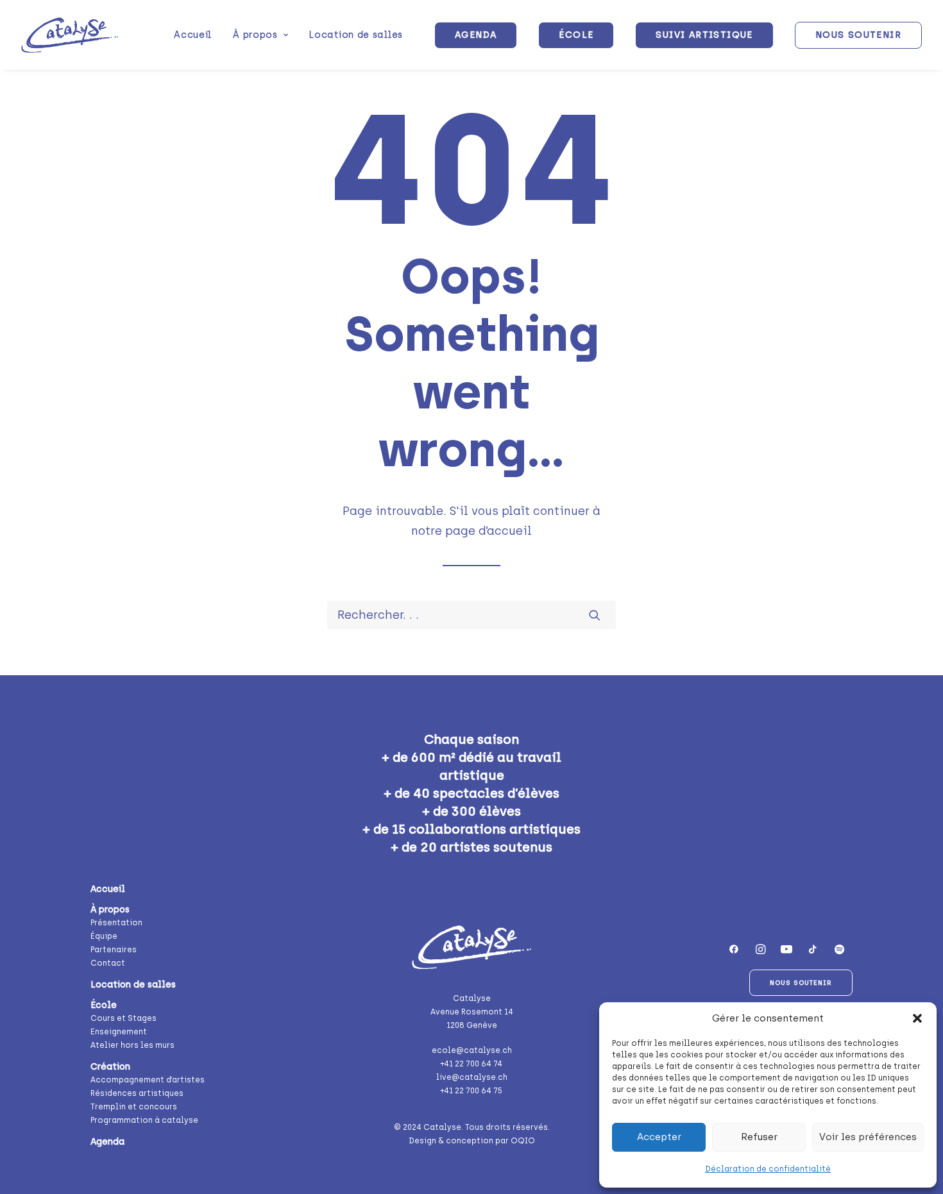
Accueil (193, 34)
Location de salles (356, 34)
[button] (917, 1018)
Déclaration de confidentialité (768, 1169)
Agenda (107, 1141)
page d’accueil (488, 531)
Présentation (116, 922)
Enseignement (118, 1031)
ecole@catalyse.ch (472, 1050)
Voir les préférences (868, 1137)
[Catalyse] (69, 35)
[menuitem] (193, 35)
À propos (255, 34)
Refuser (759, 1137)
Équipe (103, 936)
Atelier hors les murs (132, 1045)
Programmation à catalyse (144, 1120)
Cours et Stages (123, 1018)
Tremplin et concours (133, 1106)
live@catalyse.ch (471, 1077)
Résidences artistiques (136, 1093)
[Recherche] (471, 615)
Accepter (659, 1137)
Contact (107, 963)
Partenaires (113, 949)
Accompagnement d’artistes (147, 1079)
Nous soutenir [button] (801, 983)
